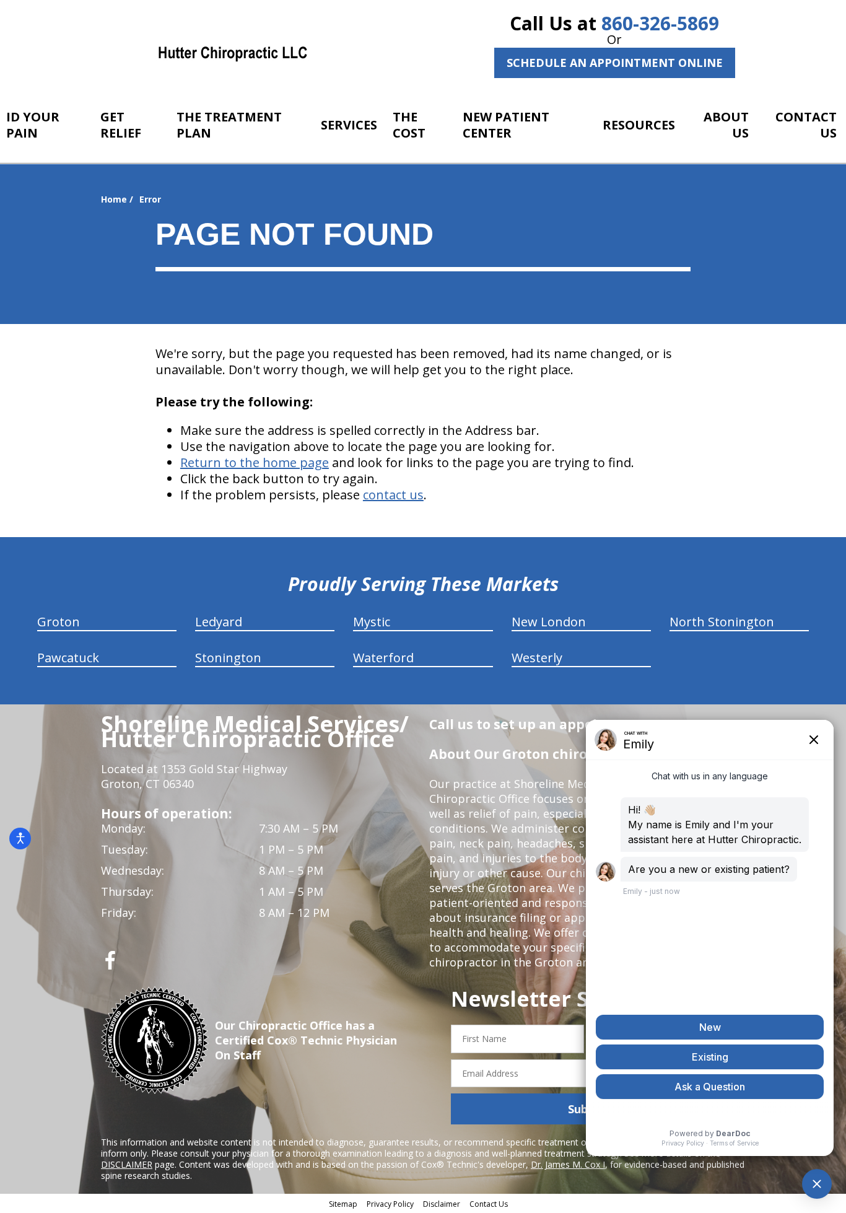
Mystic (371, 621)
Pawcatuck (68, 657)
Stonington (228, 657)
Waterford (383, 657)
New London (549, 621)
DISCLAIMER (126, 1164)
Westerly (537, 657)
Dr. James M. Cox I (568, 1164)
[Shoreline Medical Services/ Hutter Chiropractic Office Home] (232, 53)
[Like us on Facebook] (110, 965)
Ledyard (218, 621)
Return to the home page (254, 462)
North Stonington (721, 621)
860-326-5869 (660, 23)
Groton (58, 621)
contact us (393, 494)
